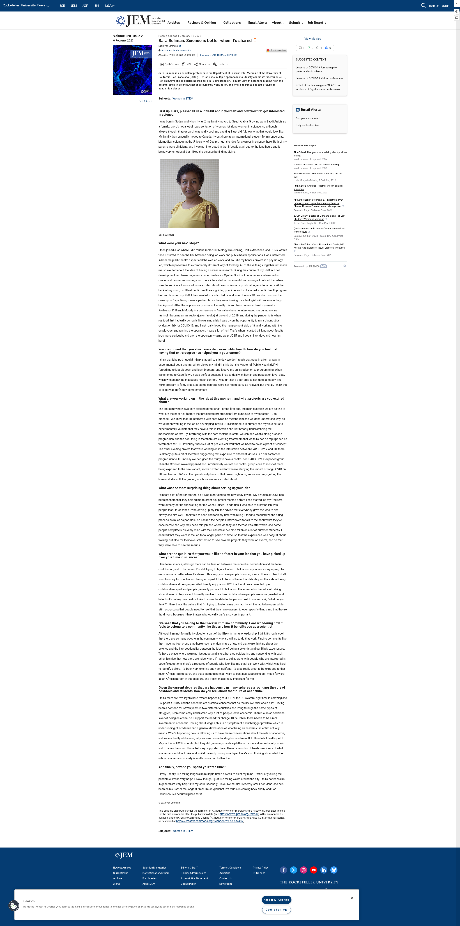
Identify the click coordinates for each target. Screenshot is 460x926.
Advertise (224, 873)
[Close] (352, 898)
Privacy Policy (260, 867)
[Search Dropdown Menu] (423, 5)
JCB (62, 6)
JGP (85, 6)
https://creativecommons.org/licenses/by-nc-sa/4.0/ (209, 821)
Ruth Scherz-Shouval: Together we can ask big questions (318, 187)
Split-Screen (172, 64)
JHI (97, 6)
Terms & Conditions (230, 867)
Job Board (315, 22)
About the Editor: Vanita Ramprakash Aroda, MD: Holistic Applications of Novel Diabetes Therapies (319, 246)
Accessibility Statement (194, 878)
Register (434, 5)
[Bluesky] (333, 870)
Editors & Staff (189, 867)
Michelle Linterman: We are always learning (316, 164)
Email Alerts (258, 22)
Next (144, 101)
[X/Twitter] (293, 870)
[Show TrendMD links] (344, 265)
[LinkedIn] (323, 870)
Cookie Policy (188, 883)
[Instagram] (303, 870)
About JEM (148, 883)
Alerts (116, 883)
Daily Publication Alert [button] (308, 125)
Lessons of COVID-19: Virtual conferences (319, 78)
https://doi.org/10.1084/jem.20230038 (218, 55)
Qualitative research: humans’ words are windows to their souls (319, 230)
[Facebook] (283, 870)
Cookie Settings (277, 909)
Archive (117, 878)
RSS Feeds (259, 873)
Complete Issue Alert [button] (308, 118)
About (277, 22)
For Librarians (150, 878)
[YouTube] (313, 870)
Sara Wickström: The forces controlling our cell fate (318, 175)
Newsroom (225, 883)
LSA (108, 6)
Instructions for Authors (155, 873)
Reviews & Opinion (201, 22)
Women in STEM (182, 98)
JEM (74, 6)
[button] (202, 64)
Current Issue (120, 873)
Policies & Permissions (193, 873)
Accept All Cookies (276, 899)
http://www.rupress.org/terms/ (239, 814)
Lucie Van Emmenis (168, 46)
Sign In (445, 5)
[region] (186, 904)
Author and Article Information (176, 50)
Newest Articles (122, 867)
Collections (232, 22)
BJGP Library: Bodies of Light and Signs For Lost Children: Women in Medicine (319, 217)
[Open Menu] (27, 5)
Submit (294, 22)
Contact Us (225, 878)
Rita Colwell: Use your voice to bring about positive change (320, 154)
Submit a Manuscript (154, 867)
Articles (173, 22)
